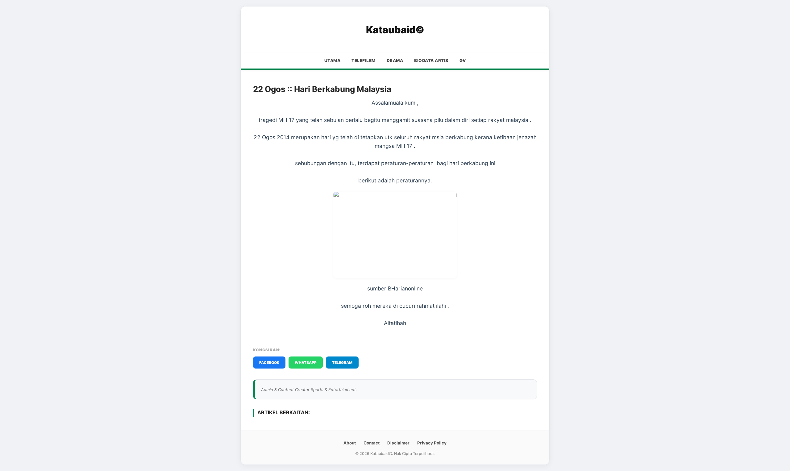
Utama (332, 60)
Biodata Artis (431, 60)
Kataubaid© (395, 30)
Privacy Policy (432, 442)
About (349, 442)
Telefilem (363, 60)
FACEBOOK (269, 362)
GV (462, 60)
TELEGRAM (342, 362)
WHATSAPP (306, 362)
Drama (395, 60)
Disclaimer (398, 442)
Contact (372, 442)
